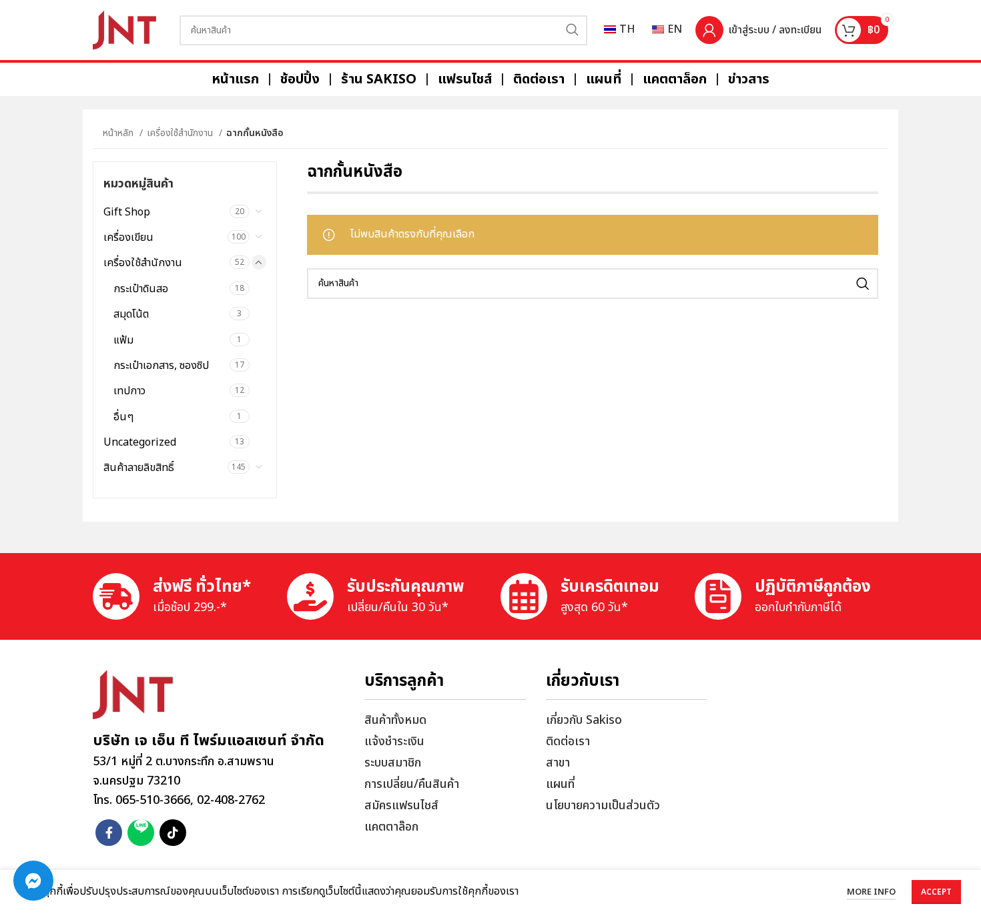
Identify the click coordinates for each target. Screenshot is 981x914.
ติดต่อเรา (568, 742)
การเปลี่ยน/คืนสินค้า (411, 784)
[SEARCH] (572, 30)
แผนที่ (560, 784)
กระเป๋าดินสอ (140, 289)
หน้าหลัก (119, 133)
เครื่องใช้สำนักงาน (181, 133)
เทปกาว (129, 391)
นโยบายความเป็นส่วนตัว (603, 806)
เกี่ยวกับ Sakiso (584, 720)
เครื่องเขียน (128, 238)
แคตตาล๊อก (391, 827)
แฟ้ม (123, 340)
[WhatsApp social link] (140, 832)
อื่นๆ (123, 417)
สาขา (558, 763)
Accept (936, 892)
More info (871, 892)
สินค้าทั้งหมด (395, 720)
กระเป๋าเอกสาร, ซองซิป (161, 366)
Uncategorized (139, 442)
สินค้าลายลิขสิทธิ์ (138, 468)
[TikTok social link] (172, 832)
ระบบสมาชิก (392, 763)
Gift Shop (126, 212)
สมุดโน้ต (131, 314)
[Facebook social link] (108, 832)
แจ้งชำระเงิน (394, 742)
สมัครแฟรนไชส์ (401, 806)
